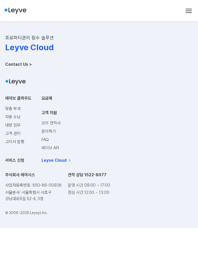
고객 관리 (13, 133)
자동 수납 (13, 116)
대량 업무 (13, 125)
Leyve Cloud (54, 160)
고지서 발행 (14, 141)
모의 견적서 (51, 123)
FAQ (45, 139)
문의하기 (49, 131)
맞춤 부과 (13, 108)
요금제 (47, 98)
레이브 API (50, 147)
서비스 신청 (14, 160)
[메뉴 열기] (189, 11)
